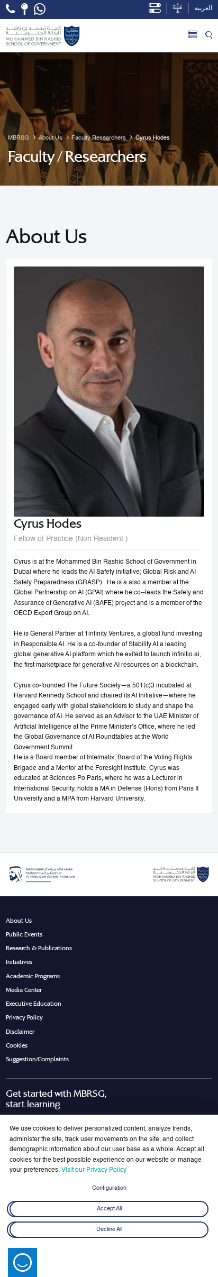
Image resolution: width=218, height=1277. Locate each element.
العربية (203, 8)
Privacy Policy (24, 1017)
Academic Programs (33, 976)
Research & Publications (39, 948)
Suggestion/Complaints (37, 1059)
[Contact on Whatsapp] (40, 9)
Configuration (109, 1188)
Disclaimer (20, 1031)
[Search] (208, 36)
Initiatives (19, 962)
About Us (19, 920)
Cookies (17, 1045)
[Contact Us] (24, 9)
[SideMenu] (192, 36)
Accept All (109, 1209)
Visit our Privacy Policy (93, 1170)
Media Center (24, 990)
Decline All (109, 1229)
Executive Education (33, 1003)
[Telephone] (10, 9)
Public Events (24, 934)
